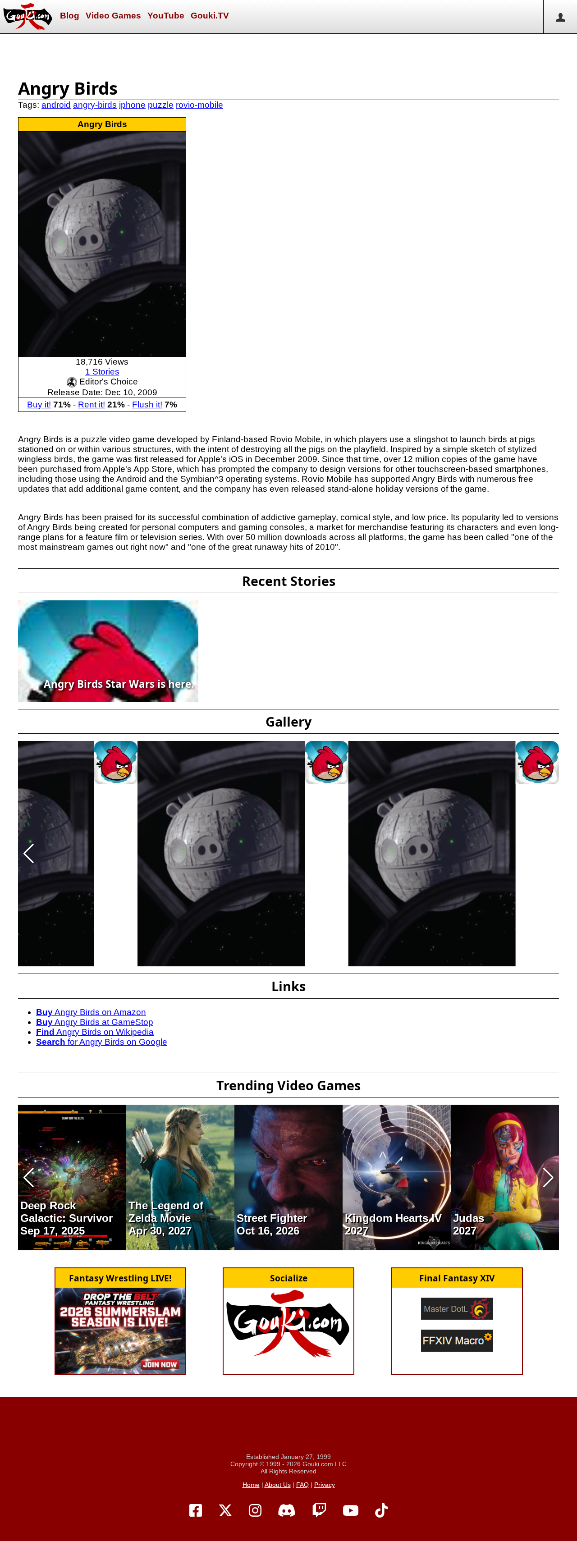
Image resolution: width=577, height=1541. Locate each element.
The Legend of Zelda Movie (165, 1211)
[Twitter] (225, 1511)
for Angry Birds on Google (101, 1042)
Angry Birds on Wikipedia (95, 1032)
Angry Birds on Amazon (91, 1012)
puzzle (161, 105)
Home (251, 1484)
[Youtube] (351, 1511)
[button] (29, 854)
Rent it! (91, 404)
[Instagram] (255, 1511)
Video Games (113, 15)
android (56, 105)
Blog (69, 15)
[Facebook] (195, 1511)
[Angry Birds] (102, 243)
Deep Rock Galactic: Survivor (66, 1211)
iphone (132, 105)
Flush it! (147, 404)
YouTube (165, 15)
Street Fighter (272, 1218)
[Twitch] (319, 1511)
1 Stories (102, 371)
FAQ (302, 1484)
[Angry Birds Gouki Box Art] (221, 853)
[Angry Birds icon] (115, 762)
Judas (468, 1218)
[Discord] (287, 1511)
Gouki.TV (210, 15)
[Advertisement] (288, 54)
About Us (278, 1484)
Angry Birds (102, 124)
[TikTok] (381, 1511)
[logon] (560, 16)
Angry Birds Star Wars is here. (119, 684)
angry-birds (95, 105)
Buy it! (39, 404)
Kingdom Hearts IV (393, 1218)
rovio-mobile (199, 105)
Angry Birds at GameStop (94, 1022)
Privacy (324, 1484)
